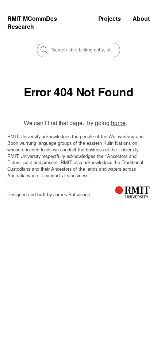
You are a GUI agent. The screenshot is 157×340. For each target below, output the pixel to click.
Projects (109, 18)
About (141, 18)
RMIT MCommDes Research (32, 22)
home (118, 123)
